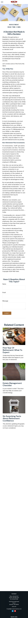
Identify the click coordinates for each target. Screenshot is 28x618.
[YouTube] (15, 611)
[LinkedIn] (13, 611)
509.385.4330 (16, 597)
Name (4, 284)
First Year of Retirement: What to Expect (12, 350)
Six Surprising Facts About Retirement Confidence (12, 418)
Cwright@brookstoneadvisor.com (14, 608)
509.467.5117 (15, 596)
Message (5, 301)
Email (4, 292)
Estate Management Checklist (12, 384)
